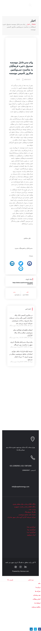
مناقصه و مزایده (36, 607)
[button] (35, 5)
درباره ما (38, 587)
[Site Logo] (14, 5)
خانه (39, 583)
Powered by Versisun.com (20, 571)
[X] (35, 629)
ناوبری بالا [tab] (10, 580)
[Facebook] (39, 629)
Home (34, 24)
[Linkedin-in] (25, 567)
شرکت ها (37, 591)
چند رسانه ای (36, 595)
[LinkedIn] (31, 629)
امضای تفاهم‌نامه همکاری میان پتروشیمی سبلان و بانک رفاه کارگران (22, 332)
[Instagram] (20, 567)
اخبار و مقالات (36, 599)
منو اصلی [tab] (31, 580)
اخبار (28, 24)
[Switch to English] (20, 618)
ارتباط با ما (37, 603)
